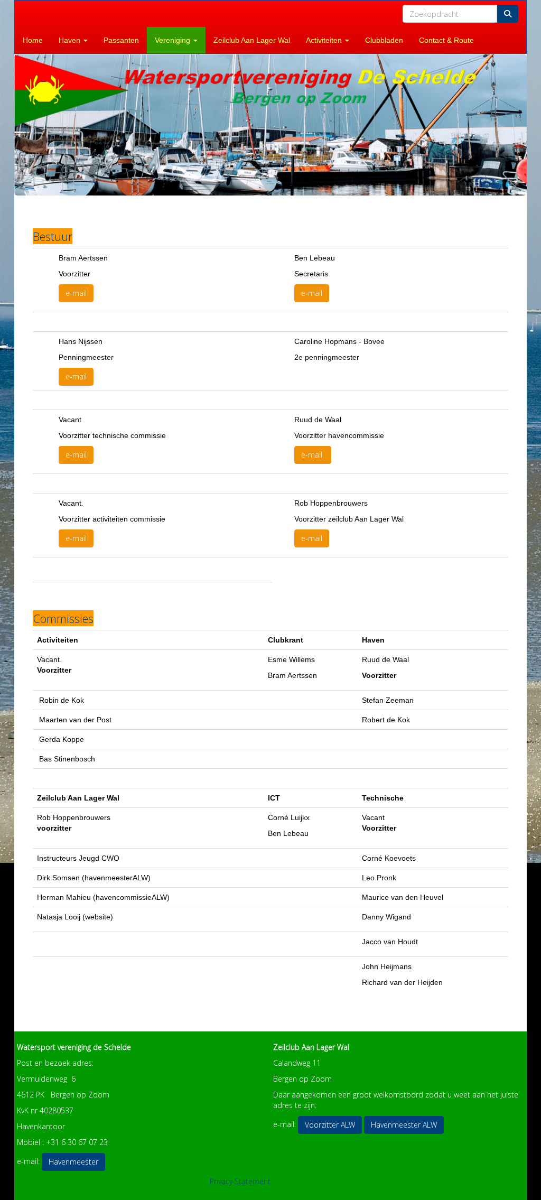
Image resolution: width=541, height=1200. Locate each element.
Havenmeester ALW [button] (404, 1125)
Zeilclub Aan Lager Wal (251, 40)
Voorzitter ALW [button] (330, 1125)
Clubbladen (384, 40)
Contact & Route (446, 40)
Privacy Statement (240, 1181)
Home (33, 40)
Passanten (121, 40)
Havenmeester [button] (73, 1162)
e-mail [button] (76, 293)
